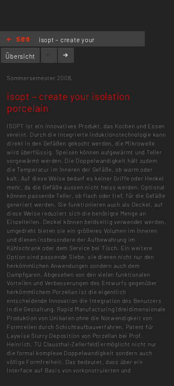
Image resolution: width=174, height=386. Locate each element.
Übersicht (20, 56)
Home (18, 39)
